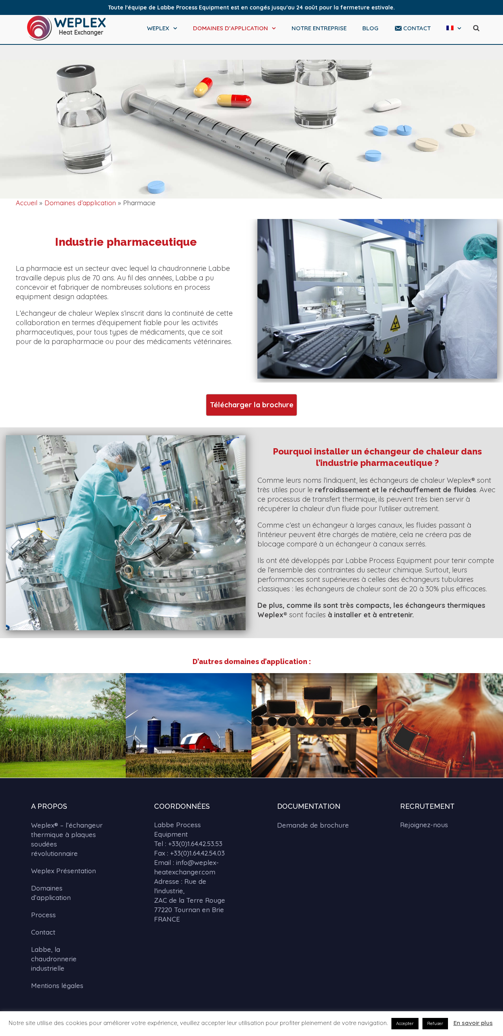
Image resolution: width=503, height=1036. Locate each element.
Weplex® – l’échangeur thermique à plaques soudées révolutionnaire (67, 839)
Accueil (26, 203)
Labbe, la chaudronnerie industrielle (54, 958)
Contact (417, 28)
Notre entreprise (319, 28)
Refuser (435, 1023)
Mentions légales (57, 985)
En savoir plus (473, 1023)
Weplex (158, 28)
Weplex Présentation (63, 871)
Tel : (188, 843)
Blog (370, 28)
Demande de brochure (313, 825)
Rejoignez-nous (424, 825)
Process (43, 915)
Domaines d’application (230, 28)
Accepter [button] (405, 1023)
